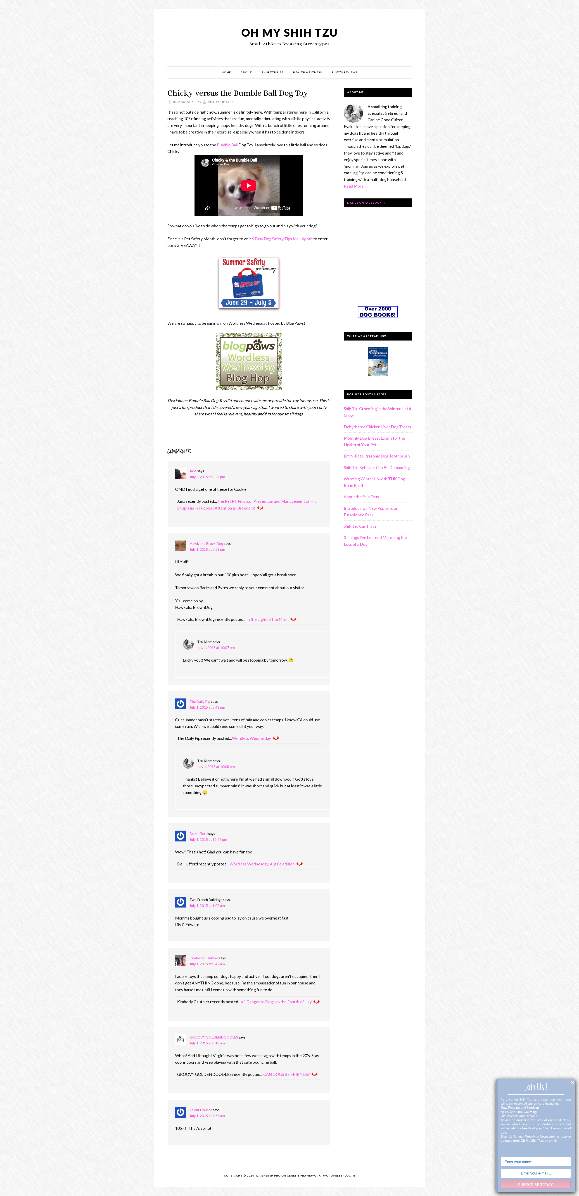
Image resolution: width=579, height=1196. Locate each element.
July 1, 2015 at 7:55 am (207, 1115)
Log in (350, 1175)
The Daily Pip (200, 701)
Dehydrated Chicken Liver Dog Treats (377, 426)
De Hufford (199, 833)
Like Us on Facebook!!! (366, 202)
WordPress (332, 1175)
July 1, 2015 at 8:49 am (207, 964)
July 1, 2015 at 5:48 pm (207, 707)
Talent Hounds (201, 1110)
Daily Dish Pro (268, 1175)
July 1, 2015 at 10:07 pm (216, 647)
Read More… (355, 185)
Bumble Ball (227, 144)
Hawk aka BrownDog (206, 543)
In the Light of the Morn (267, 619)
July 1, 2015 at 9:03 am (207, 905)
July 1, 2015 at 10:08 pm (216, 766)
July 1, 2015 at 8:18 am (207, 1043)
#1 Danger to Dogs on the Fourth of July (276, 1001)
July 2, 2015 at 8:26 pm (207, 476)
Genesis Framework (304, 1175)
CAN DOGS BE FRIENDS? (286, 1074)
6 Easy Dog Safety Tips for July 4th (282, 238)
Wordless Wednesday (251, 738)
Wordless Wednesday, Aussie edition (262, 863)
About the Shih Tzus (361, 496)
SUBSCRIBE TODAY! (536, 1185)
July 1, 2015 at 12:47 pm (208, 839)
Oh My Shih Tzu (289, 32)
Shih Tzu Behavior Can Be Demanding (377, 467)
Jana (193, 471)
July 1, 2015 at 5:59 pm (207, 549)
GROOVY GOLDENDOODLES (214, 1037)
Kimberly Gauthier (204, 958)
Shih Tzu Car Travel (360, 526)
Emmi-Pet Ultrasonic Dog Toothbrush (377, 455)
